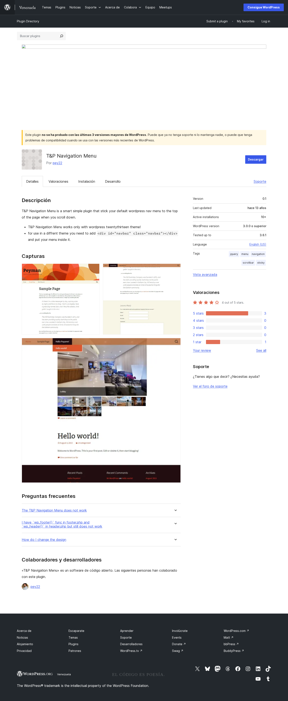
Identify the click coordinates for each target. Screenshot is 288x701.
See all (261, 350)
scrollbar (248, 262)
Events (177, 637)
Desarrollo (113, 181)
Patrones (75, 651)
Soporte (260, 181)
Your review (202, 350)
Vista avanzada (205, 274)
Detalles (32, 181)
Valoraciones (58, 181)
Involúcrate (180, 631)
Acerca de (24, 631)
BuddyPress (234, 651)
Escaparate (76, 631)
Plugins (73, 644)
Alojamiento (25, 644)
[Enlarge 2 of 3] (175, 269)
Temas (73, 637)
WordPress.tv (131, 651)
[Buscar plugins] (61, 36)
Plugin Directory (28, 21)
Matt (229, 637)
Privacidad (24, 651)
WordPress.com (236, 631)
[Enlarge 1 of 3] (94, 269)
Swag (177, 651)
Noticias (22, 637)
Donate (179, 644)
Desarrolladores (131, 644)
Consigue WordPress (264, 7)
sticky (261, 262)
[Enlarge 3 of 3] (175, 344)
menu (244, 254)
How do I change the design (44, 540)
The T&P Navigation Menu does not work (54, 510)
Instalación (86, 181)
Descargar (256, 159)
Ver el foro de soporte (210, 386)
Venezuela (64, 674)
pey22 (57, 163)
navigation (258, 254)
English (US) (257, 244)
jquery (234, 254)
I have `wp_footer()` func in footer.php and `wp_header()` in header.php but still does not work (62, 524)
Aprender (126, 631)
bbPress (231, 644)
